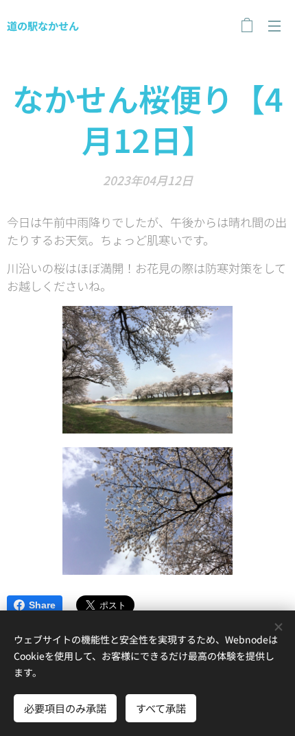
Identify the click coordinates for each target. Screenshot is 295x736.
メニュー (274, 25)
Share (42, 605)
